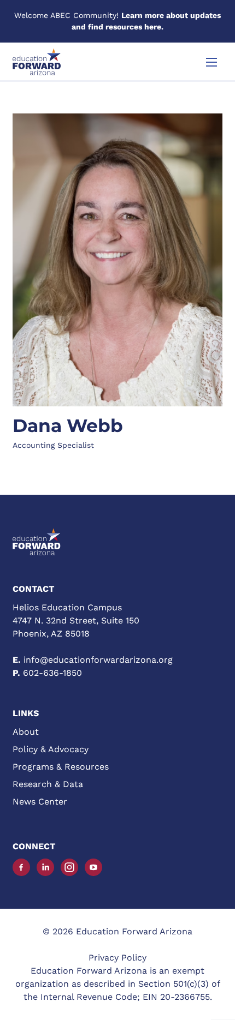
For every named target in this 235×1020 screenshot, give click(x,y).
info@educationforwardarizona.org (98, 660)
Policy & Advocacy (51, 749)
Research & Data (48, 784)
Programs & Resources (61, 766)
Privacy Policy (117, 957)
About (26, 732)
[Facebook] (21, 867)
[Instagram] (69, 867)
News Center (40, 801)
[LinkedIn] (45, 867)
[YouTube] (93, 867)
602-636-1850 (52, 673)
